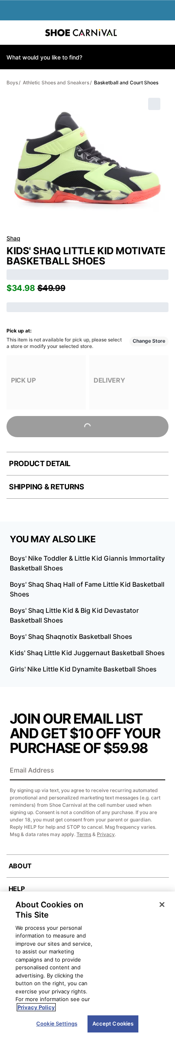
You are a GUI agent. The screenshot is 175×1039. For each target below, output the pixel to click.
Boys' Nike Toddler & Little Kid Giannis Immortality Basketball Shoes (87, 563)
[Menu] (12, 32)
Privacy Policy (36, 1007)
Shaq (13, 238)
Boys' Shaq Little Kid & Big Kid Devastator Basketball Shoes (74, 615)
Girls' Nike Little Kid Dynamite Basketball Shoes (83, 669)
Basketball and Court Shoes (126, 82)
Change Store (149, 341)
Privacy (106, 834)
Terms (84, 834)
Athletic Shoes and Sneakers (56, 82)
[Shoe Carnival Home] (81, 32)
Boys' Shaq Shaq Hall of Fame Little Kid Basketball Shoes (87, 589)
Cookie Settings (56, 1023)
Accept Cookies (113, 1023)
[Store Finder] (31, 32)
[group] (46, 382)
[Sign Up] (156, 770)
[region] (87, 965)
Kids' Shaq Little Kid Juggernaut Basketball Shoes (87, 653)
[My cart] (164, 32)
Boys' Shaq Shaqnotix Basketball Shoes (71, 636)
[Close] (162, 905)
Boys (12, 82)
